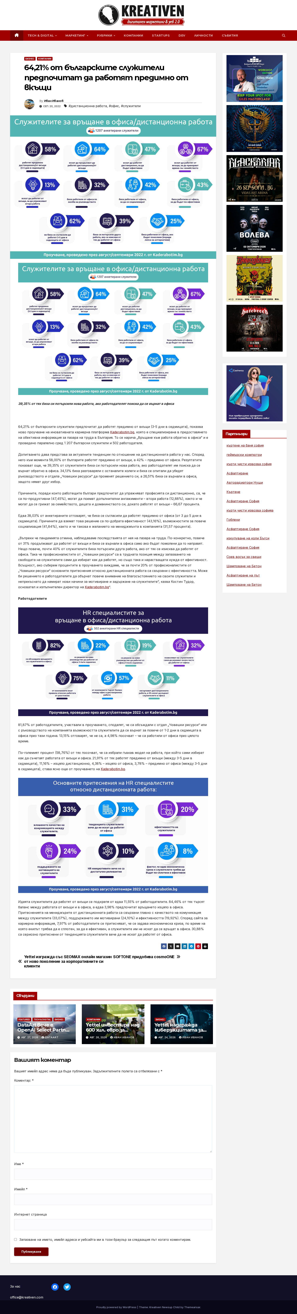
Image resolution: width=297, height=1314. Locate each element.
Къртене (233, 492)
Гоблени (233, 520)
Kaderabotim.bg (122, 432)
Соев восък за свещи (243, 557)
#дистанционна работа (88, 106)
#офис (114, 106)
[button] (283, 35)
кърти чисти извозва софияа (249, 510)
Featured (24, 1019)
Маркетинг (75, 35)
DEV (182, 35)
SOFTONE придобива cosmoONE (144, 957)
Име (19, 1164)
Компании (133, 35)
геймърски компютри (244, 455)
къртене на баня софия (245, 445)
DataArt (52, 1037)
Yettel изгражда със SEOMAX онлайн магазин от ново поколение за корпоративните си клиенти (68, 961)
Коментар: (24, 1080)
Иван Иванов (53, 101)
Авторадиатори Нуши (244, 482)
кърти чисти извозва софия (249, 464)
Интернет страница (30, 1214)
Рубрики (105, 35)
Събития (230, 35)
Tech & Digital (41, 35)
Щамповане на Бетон (243, 566)
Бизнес (29, 58)
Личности (203, 35)
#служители (131, 106)
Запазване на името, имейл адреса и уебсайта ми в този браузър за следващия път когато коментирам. (105, 1240)
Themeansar (192, 1307)
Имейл (21, 1189)
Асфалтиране (237, 473)
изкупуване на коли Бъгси (247, 538)
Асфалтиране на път (243, 575)
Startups (161, 35)
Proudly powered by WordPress (116, 1307)
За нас (15, 1286)
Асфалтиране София (242, 501)
